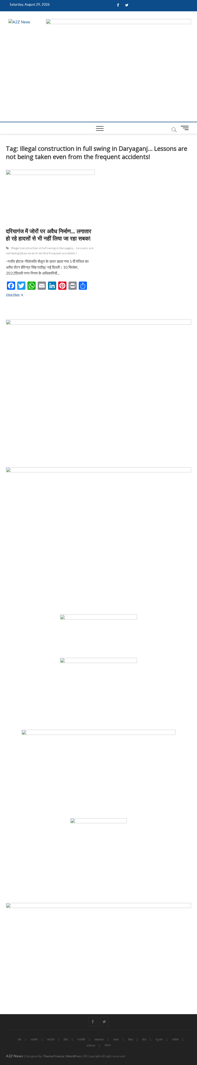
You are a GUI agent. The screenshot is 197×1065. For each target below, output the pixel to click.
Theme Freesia (53, 1056)
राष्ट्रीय (50, 1039)
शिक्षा (130, 1039)
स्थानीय (34, 1039)
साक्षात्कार (99, 1039)
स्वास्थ (107, 1045)
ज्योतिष (175, 1039)
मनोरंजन (91, 1045)
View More (17, 295)
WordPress (74, 1056)
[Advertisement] (98, 83)
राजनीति (81, 1039)
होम (19, 1039)
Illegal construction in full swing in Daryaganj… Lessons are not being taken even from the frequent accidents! (49, 250)
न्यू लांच (159, 1039)
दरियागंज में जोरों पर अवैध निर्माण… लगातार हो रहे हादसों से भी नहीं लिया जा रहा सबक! (48, 234)
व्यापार (116, 1039)
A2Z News (14, 1056)
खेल (144, 1039)
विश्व (66, 1039)
